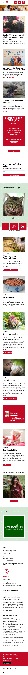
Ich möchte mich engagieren (9, 398)
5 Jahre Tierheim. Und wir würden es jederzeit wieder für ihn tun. (14, 37)
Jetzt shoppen (14, 500)
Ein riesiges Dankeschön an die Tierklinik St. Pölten (14, 69)
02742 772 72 (10, 560)
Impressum (19, 671)
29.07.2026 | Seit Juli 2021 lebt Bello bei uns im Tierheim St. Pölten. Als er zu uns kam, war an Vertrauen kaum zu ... (14, 43)
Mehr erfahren (14, 142)
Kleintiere (22, 228)
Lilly (13, 218)
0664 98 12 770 (6, 579)
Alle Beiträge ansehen (13, 151)
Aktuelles (5, 671)
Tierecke (15, 2)
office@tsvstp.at (10, 558)
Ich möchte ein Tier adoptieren (10, 269)
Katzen (14, 228)
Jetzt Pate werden (7, 352)
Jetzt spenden (6, 464)
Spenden (23, 2)
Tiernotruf (19, 2)
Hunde (5, 228)
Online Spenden (7, 663)
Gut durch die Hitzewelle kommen (13, 101)
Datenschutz (12, 671)
